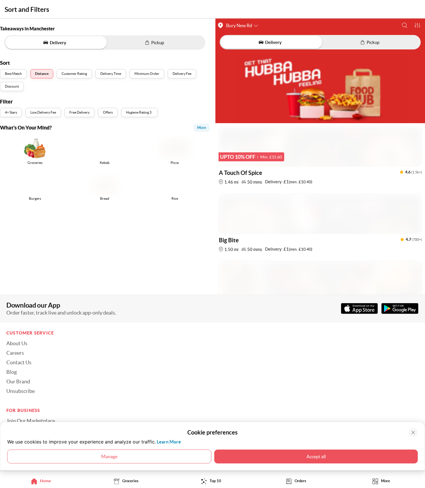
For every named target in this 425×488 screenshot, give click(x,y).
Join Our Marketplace (30, 421)
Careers (15, 353)
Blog (11, 372)
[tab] (42, 481)
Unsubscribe (20, 391)
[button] (404, 25)
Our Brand (18, 382)
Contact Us (19, 362)
